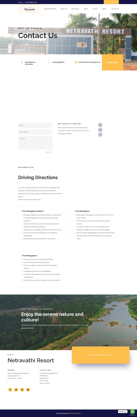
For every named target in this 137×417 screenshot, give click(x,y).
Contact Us (115, 9)
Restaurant (75, 9)
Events (95, 9)
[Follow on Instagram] (100, 135)
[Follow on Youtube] (28, 390)
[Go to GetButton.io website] (133, 415)
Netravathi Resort (50, 9)
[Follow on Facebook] (100, 125)
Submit (48, 152)
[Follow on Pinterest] (100, 130)
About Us (64, 9)
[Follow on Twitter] (16, 390)
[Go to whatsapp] (132, 411)
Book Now (111, 2)
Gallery (104, 9)
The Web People (75, 413)
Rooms (86, 9)
